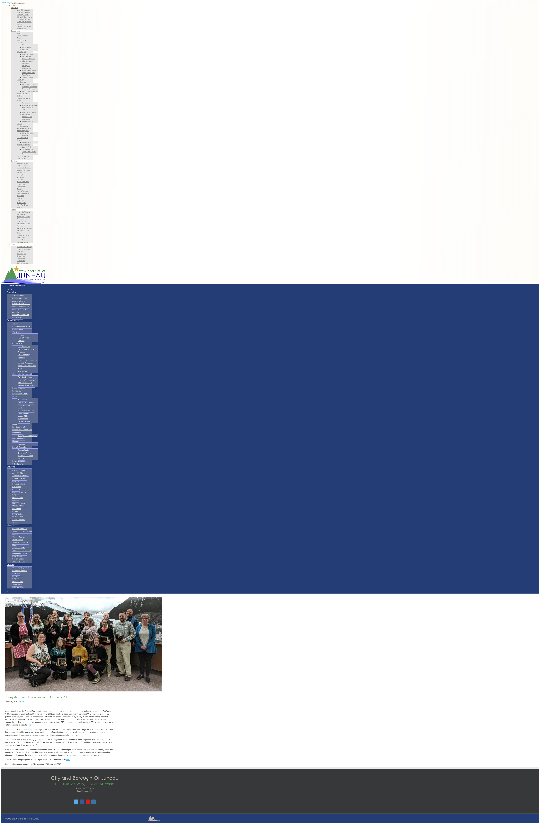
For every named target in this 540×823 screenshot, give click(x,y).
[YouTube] (88, 802)
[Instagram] (93, 802)
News (21, 702)
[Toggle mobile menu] (2, 281)
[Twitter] (76, 802)
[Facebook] (82, 802)
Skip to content (7, 2)
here (29, 725)
